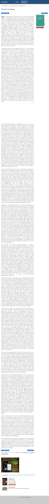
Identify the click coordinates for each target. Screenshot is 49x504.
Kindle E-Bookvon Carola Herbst (12, 479)
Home (2, 5)
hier (28, 488)
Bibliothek (24, 1)
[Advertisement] (17, 112)
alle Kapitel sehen (40, 27)
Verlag (16, 1)
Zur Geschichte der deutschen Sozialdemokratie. (17, 5)
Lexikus (4, 2)
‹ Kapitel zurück (5, 13)
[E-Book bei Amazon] (10, 472)
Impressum (28, 497)
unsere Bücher (5, 475)
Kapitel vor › (44, 13)
